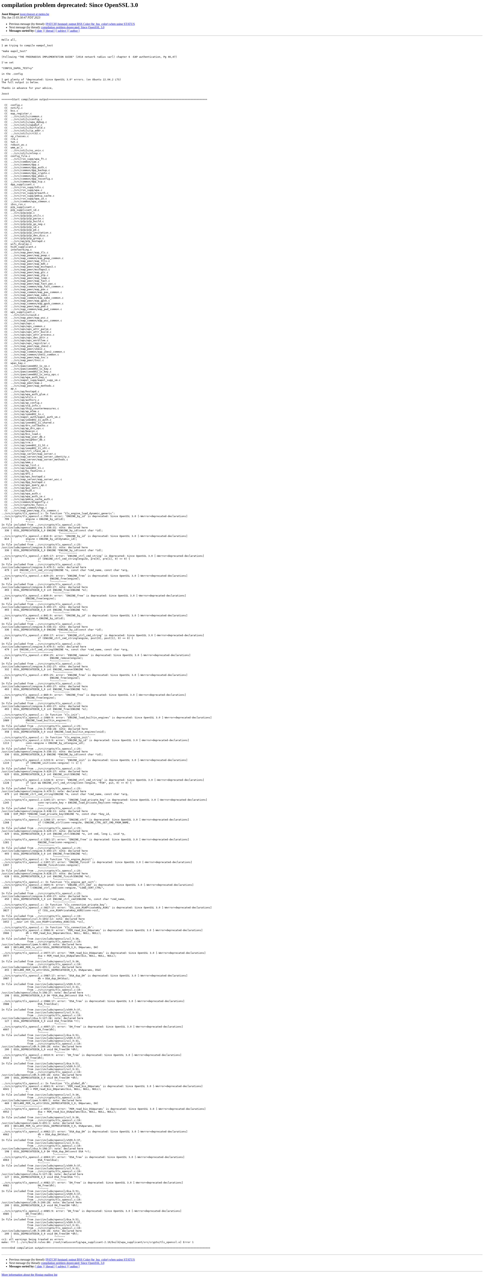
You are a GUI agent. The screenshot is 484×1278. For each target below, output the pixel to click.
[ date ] (39, 30)
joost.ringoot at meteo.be (34, 14)
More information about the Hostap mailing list (29, 1274)
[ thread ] (49, 30)
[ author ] (73, 30)
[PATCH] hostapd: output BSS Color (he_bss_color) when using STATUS (90, 24)
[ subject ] (62, 30)
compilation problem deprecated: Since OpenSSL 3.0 (72, 27)
